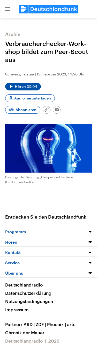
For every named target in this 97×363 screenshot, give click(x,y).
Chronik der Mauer (24, 332)
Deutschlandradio (24, 284)
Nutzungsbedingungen (29, 301)
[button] (7, 9)
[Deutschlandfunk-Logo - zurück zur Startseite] (48, 9)
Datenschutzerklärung (28, 293)
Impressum (17, 309)
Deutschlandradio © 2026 (32, 340)
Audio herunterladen (32, 98)
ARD (29, 324)
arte (72, 324)
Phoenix (56, 324)
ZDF (41, 324)
